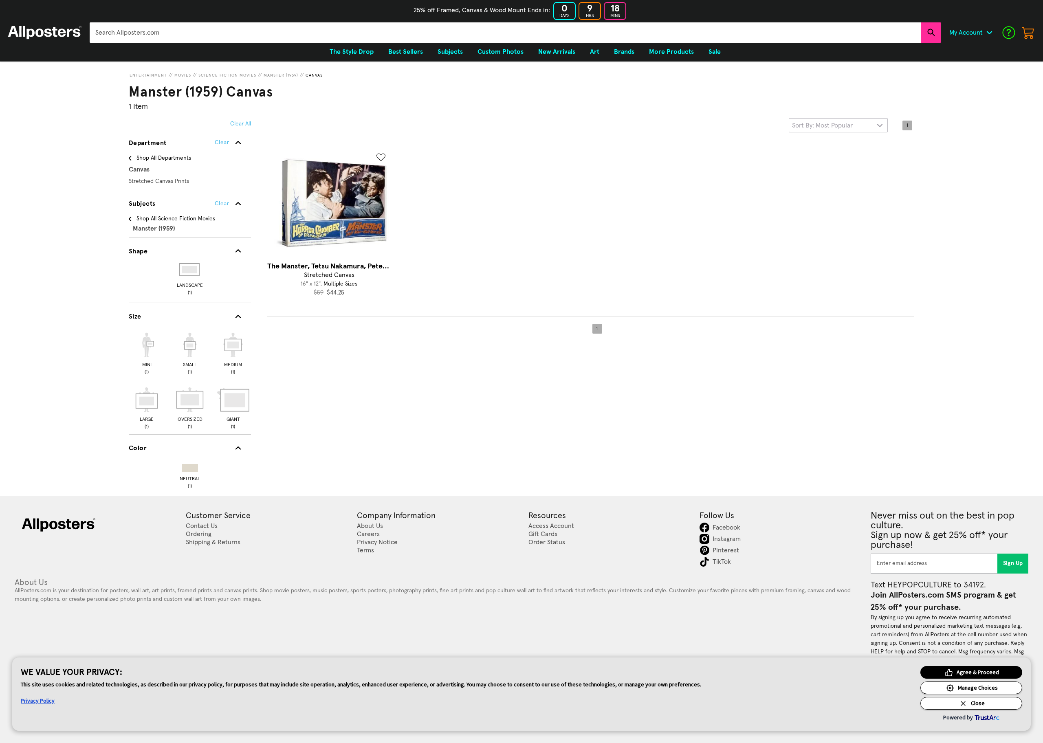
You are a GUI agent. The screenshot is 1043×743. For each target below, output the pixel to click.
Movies (182, 75)
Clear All (240, 124)
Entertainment (148, 75)
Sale (715, 51)
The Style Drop (352, 51)
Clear (222, 204)
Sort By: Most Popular (822, 125)
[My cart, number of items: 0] (1028, 32)
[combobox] (505, 32)
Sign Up (1013, 563)
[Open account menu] (989, 32)
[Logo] (44, 32)
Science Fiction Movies (227, 75)
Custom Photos (500, 51)
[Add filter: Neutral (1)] (190, 466)
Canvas (314, 75)
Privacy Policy (38, 700)
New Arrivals (556, 51)
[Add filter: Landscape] (190, 269)
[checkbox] (147, 352)
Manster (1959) (281, 75)
